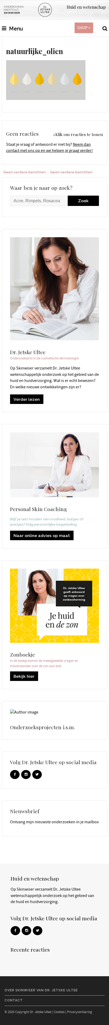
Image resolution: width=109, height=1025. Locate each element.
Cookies (59, 1012)
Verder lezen (26, 399)
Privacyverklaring (79, 1012)
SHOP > (83, 27)
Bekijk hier (23, 676)
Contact (13, 1000)
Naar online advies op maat (41, 535)
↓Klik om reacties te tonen (78, 134)
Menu (15, 29)
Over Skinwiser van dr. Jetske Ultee (41, 990)
